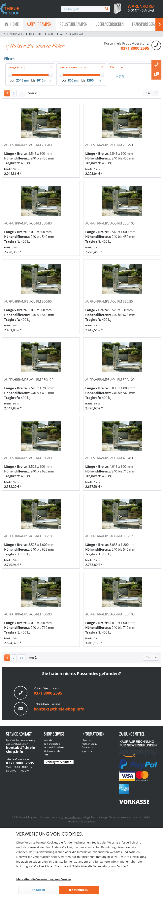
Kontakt (48, 740)
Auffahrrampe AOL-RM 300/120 (110, 536)
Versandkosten (73, 817)
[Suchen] (107, 8)
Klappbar (117, 67)
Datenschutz (88, 747)
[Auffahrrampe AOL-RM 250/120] (41, 357)
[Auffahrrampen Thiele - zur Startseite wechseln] (9, 9)
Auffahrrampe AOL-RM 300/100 (110, 379)
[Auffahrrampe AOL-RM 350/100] (41, 514)
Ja (120, 76)
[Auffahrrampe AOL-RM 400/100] (122, 592)
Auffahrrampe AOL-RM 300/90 (28, 301)
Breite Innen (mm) (72, 67)
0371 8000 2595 (135, 48)
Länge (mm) (16, 67)
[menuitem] (85, 9)
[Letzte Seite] (21, 93)
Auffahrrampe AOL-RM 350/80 (109, 301)
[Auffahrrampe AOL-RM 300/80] (41, 201)
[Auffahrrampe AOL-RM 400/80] (122, 436)
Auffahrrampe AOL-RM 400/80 (109, 458)
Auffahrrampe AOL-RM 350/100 (28, 536)
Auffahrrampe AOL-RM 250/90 (109, 145)
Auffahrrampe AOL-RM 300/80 (28, 223)
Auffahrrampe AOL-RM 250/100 (110, 223)
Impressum (88, 751)
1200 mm (93, 80)
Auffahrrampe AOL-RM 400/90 (28, 614)
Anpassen (38, 890)
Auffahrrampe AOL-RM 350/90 (28, 458)
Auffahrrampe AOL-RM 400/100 (110, 614)
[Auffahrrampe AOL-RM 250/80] (41, 123)
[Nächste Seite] (14, 93)
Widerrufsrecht (52, 751)
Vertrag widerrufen (58, 762)
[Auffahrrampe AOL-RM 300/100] (122, 357)
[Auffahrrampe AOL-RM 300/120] (122, 514)
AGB (46, 754)
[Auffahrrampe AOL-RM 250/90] (122, 123)
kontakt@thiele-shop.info (59, 709)
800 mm (74, 80)
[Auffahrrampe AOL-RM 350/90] (41, 436)
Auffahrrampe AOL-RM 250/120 (28, 379)
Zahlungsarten (52, 743)
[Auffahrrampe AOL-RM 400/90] (41, 592)
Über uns (87, 740)
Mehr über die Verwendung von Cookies (43, 879)
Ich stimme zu (78, 890)
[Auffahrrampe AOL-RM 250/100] (122, 201)
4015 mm (43, 80)
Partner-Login (89, 743)
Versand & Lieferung (55, 747)
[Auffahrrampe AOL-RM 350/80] (122, 279)
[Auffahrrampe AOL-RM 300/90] (41, 279)
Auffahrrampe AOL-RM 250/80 (28, 145)
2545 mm (23, 80)
